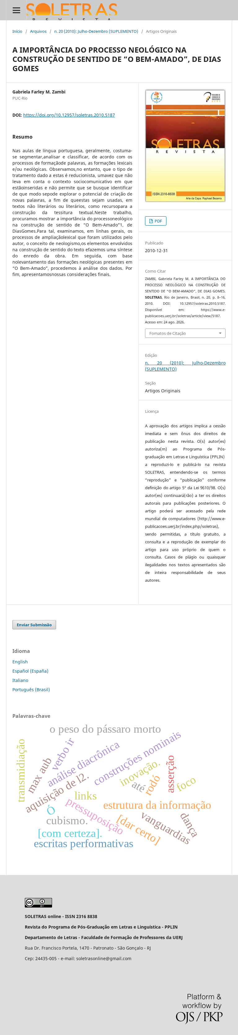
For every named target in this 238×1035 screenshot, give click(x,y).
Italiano (20, 680)
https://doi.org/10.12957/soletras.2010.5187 (69, 115)
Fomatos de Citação (167, 333)
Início (17, 31)
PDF (158, 221)
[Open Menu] (16, 10)
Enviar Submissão (34, 624)
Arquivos (38, 31)
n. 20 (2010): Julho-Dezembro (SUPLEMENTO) (96, 31)
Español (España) (30, 671)
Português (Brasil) (31, 689)
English (20, 662)
